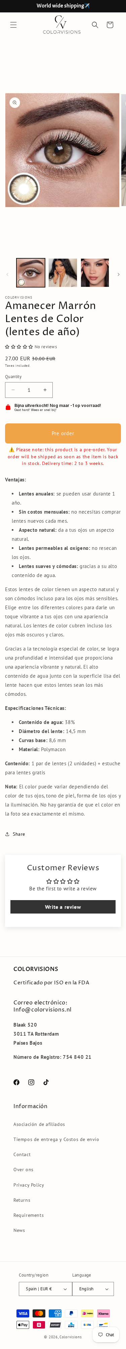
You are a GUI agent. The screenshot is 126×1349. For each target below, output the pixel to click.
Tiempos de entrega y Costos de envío (56, 1139)
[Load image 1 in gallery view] (30, 272)
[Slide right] (118, 274)
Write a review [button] (63, 906)
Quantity (13, 376)
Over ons (23, 1169)
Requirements (28, 1215)
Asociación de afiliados (39, 1124)
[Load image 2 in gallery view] (62, 272)
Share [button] (19, 834)
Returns (21, 1200)
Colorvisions (70, 1337)
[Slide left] (7, 274)
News (19, 1230)
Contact (22, 1154)
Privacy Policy (28, 1185)
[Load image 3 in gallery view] (95, 272)
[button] (13, 24)
